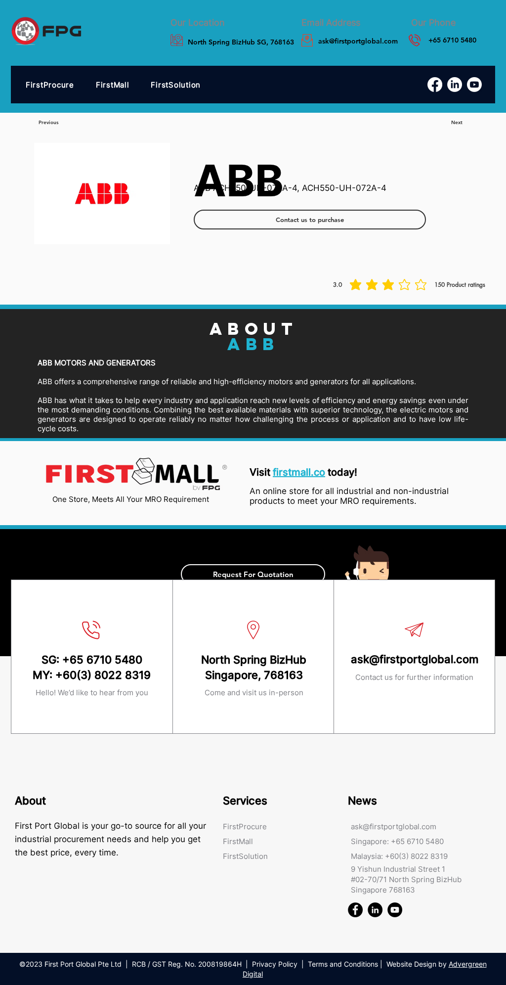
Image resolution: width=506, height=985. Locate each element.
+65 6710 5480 (102, 659)
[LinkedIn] (454, 84)
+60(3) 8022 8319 (103, 675)
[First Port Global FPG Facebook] (355, 909)
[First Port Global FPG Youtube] (394, 909)
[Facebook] (434, 84)
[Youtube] (474, 84)
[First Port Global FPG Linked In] (375, 909)
